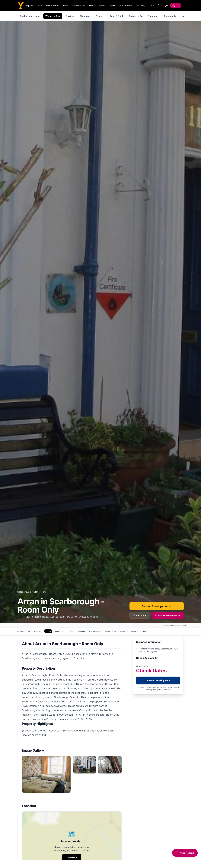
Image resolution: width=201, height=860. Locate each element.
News (92, 5)
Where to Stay (52, 16)
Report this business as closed (174, 625)
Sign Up (175, 5)
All (29, 631)
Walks (65, 5)
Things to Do (136, 16)
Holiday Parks (110, 631)
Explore (29, 5)
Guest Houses (94, 631)
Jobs (151, 5)
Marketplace (126, 5)
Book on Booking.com (155, 606)
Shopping (85, 16)
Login (165, 5)
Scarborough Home (30, 16)
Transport (153, 16)
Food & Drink (52, 5)
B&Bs (71, 631)
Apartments (59, 631)
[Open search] (158, 5)
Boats (145, 631)
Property (100, 16)
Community (170, 16)
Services (70, 16)
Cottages (37, 631)
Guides (102, 5)
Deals (112, 5)
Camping (81, 631)
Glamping (134, 631)
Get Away (140, 5)
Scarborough (24, 591)
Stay (39, 5)
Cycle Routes (78, 5)
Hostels (123, 631)
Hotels (48, 631)
